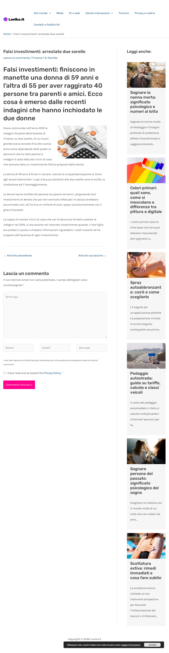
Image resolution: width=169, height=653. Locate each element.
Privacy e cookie (145, 13)
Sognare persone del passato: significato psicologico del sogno (144, 481)
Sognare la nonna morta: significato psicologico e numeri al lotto (144, 102)
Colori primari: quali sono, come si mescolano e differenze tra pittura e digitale (146, 200)
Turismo (123, 13)
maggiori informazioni (130, 645)
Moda (59, 13)
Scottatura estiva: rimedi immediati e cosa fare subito (145, 570)
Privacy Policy (53, 373)
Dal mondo (41, 13)
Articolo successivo (92, 255)
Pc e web (74, 13)
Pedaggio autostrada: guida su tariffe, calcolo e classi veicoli (145, 383)
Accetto (152, 644)
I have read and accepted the (35, 373)
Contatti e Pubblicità (47, 24)
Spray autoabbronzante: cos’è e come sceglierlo (145, 289)
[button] (49, 13)
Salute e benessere (97, 13)
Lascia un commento (16, 57)
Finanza (37, 57)
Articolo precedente (18, 255)
